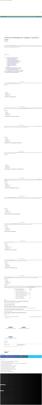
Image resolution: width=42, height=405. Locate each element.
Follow (21, 355)
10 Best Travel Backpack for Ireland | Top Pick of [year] (10, 338)
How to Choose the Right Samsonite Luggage (23, 328)
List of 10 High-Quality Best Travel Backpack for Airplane (12, 57)
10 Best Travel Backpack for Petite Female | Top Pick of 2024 (17, 312)
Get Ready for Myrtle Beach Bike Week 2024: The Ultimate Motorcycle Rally (9, 365)
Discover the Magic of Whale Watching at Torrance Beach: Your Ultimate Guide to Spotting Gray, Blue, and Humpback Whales (14, 363)
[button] (41, 12)
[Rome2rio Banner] (15, 163)
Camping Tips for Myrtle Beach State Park (10, 328)
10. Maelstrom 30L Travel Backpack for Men (12, 65)
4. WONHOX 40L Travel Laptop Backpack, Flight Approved (13, 60)
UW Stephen (6, 41)
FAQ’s (8, 66)
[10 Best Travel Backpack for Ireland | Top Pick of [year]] (10, 333)
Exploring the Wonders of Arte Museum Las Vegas (6, 364)
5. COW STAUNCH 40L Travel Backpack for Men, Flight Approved (14, 61)
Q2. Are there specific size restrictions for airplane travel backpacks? (13, 68)
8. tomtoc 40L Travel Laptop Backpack (11, 63)
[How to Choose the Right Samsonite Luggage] (23, 323)
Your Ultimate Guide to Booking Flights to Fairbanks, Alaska (7, 362)
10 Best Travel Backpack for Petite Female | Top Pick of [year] (12, 316)
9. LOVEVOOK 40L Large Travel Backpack (11, 64)
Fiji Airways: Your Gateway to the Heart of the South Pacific (7, 371)
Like (7, 355)
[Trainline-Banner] (14, 53)
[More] (22, 42)
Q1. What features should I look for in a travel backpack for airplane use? (14, 67)
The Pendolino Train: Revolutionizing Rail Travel (6, 370)
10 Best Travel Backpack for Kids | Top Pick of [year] (35, 316)
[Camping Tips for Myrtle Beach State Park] (10, 323)
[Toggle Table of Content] (4, 56)
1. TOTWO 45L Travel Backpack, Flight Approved (12, 58)
